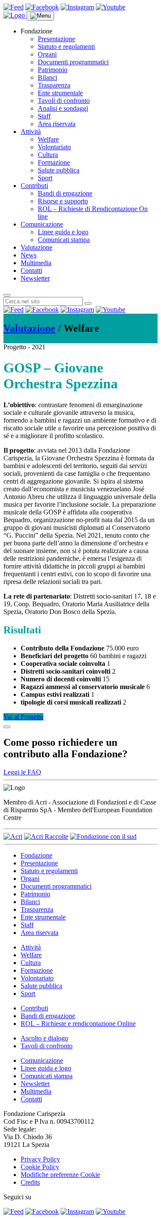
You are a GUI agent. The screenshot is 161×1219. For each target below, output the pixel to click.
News (28, 255)
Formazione (54, 162)
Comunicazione (42, 224)
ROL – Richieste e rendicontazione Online (78, 1023)
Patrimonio (52, 69)
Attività (31, 131)
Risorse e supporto (63, 201)
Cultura (48, 154)
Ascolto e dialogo (44, 1038)
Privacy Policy (40, 1159)
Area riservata (57, 123)
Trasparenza (54, 85)
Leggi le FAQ (22, 772)
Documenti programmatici (73, 62)
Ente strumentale (60, 93)
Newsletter (35, 278)
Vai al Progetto (23, 716)
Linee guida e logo (63, 232)
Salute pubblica (58, 170)
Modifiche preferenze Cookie (60, 1174)
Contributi (34, 185)
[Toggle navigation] (40, 16)
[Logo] (15, 15)
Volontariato (54, 147)
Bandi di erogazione (65, 193)
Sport (45, 177)
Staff (44, 116)
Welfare (48, 139)
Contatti (31, 270)
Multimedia (36, 262)
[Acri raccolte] (46, 836)
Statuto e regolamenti (66, 46)
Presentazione (56, 38)
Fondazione (36, 855)
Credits (30, 1182)
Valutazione (36, 247)
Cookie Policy (40, 1167)
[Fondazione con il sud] (103, 836)
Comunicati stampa (64, 239)
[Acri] (12, 836)
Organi (47, 54)
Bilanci (47, 77)
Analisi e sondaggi (63, 108)
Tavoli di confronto (64, 100)
